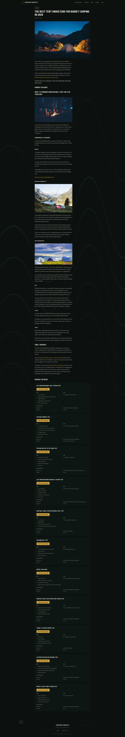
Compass (86, 2)
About (58, 730)
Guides (97, 2)
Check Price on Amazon (43, 389)
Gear (92, 2)
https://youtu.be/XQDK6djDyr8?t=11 (44, 177)
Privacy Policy (65, 730)
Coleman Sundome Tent (59, 365)
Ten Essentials (78, 2)
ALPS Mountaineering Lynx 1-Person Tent (46, 77)
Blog (102, 2)
